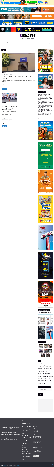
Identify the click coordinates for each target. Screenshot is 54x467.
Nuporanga (45, 371)
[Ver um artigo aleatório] (52, 43)
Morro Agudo (48, 370)
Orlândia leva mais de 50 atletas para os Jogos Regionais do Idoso (9, 107)
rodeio (39, 380)
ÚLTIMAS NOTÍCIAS (17, 42)
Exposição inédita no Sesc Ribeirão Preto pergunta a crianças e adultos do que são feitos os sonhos (45, 106)
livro (38, 370)
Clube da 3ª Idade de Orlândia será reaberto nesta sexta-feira (17, 77)
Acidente (39, 363)
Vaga (44, 383)
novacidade (11, 74)
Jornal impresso (38, 42)
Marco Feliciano (42, 370)
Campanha (47, 363)
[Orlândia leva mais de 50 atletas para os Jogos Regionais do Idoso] (9, 97)
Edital (43, 366)
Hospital (48, 368)
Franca (44, 368)
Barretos (42, 363)
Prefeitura (40, 376)
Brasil (45, 363)
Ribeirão (41, 378)
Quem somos (9, 42)
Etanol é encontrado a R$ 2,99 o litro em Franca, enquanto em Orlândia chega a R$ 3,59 (45, 117)
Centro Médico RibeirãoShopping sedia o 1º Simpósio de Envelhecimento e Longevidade (37, 431)
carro (38, 365)
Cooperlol (44, 365)
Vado (42, 383)
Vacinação (39, 383)
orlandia (41, 374)
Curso (39, 366)
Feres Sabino (24, 430)
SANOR (48, 380)
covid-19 (50, 365)
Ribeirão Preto (31, 42)
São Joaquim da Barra (46, 381)
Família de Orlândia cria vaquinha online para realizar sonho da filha (37, 437)
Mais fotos (40, 357)
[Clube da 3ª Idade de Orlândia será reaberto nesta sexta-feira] (18, 62)
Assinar (40, 394)
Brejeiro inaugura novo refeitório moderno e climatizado (37, 425)
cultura (52, 365)
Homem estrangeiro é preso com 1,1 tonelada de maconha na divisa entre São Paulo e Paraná (45, 110)
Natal (39, 371)
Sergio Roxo (27, 455)
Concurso (41, 365)
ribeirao (47, 376)
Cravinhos (3, 102)
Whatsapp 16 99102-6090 (24, 44)
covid (47, 365)
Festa (42, 368)
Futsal (46, 368)
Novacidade (42, 371)
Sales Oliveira (43, 380)
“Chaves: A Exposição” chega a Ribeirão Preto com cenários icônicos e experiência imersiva (45, 98)
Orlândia (24, 42)
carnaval (51, 363)
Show (41, 381)
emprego (46, 366)
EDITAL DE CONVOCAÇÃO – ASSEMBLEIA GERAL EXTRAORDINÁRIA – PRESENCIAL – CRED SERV (45, 102)
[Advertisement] (45, 405)
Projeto (43, 376)
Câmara (41, 366)
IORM (51, 368)
